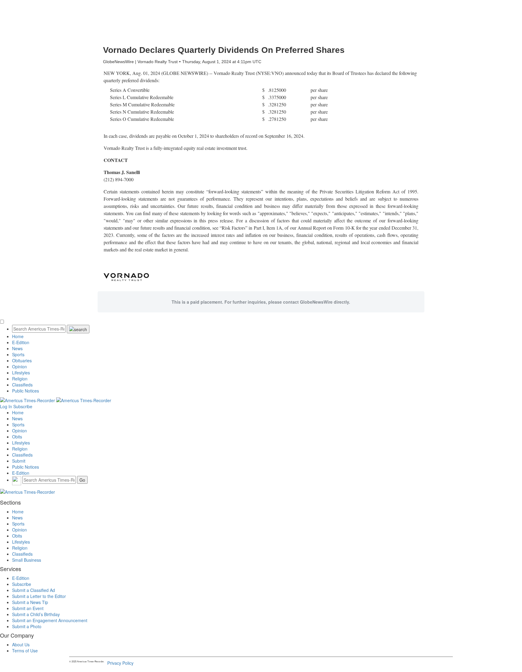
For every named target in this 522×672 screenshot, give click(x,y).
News (17, 348)
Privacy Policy (120, 663)
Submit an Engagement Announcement (49, 620)
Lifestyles (21, 373)
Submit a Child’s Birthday (36, 614)
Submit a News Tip (30, 602)
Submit (18, 461)
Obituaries (22, 360)
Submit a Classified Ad (33, 590)
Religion (19, 379)
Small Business (26, 560)
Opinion (19, 366)
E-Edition (20, 342)
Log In (6, 406)
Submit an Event (28, 608)
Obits (17, 437)
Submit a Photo (26, 626)
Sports (18, 354)
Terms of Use (25, 651)
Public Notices (25, 391)
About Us (21, 644)
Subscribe (22, 406)
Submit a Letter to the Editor (39, 596)
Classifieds (22, 385)
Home (18, 336)
